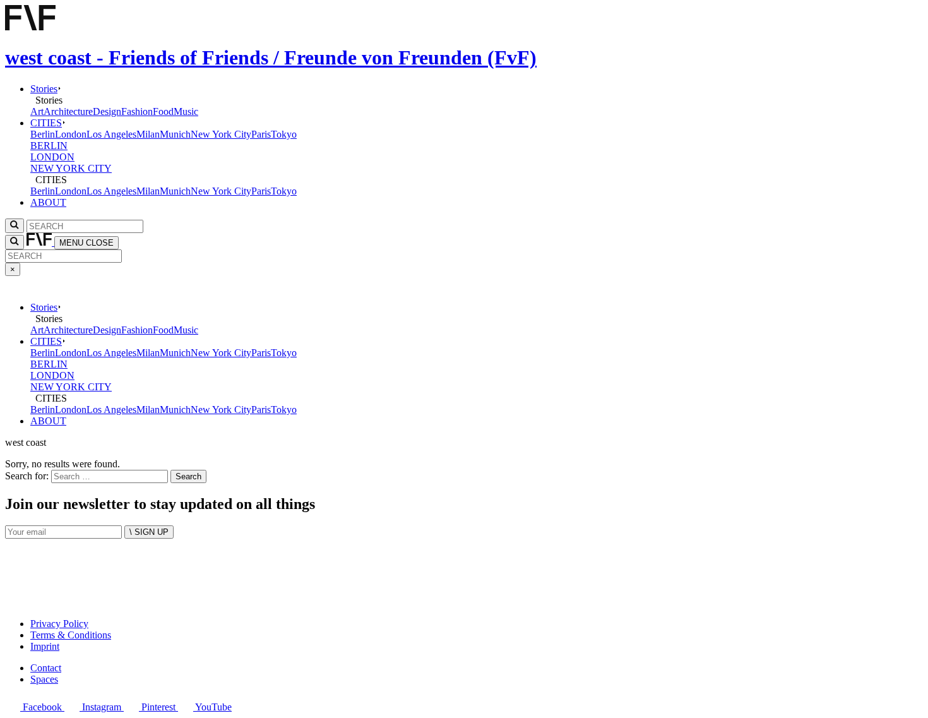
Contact (45, 667)
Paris (261, 134)
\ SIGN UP (149, 532)
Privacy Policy (59, 623)
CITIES (46, 122)
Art (37, 111)
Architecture (68, 111)
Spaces (44, 679)
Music (186, 111)
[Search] (14, 242)
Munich (175, 134)
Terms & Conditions (70, 635)
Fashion (137, 111)
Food (163, 111)
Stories (43, 88)
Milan (148, 134)
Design (107, 111)
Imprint (44, 646)
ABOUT (48, 202)
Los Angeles (111, 134)
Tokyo (284, 134)
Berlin (42, 134)
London (70, 134)
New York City (221, 134)
